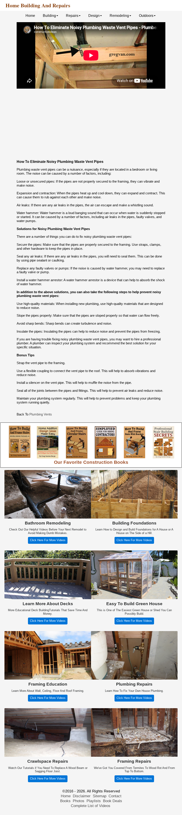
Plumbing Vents (40, 414)
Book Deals (112, 801)
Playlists (94, 801)
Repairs (72, 16)
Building (49, 16)
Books (65, 801)
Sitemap (99, 796)
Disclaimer (82, 796)
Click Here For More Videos (47, 540)
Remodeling (119, 16)
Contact (115, 796)
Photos (78, 801)
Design (94, 16)
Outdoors (146, 16)
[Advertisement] (91, 124)
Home (30, 16)
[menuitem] (31, 15)
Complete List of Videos (91, 806)
